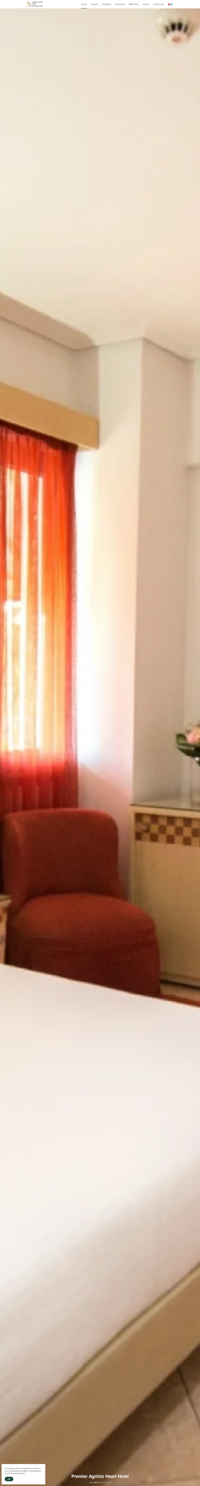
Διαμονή (94, 4)
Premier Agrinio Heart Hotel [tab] (91, 1482)
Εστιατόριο (120, 4)
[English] (169, 4)
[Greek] (171, 4)
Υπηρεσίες (106, 4)
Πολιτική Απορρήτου (17, 1473)
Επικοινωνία (158, 4)
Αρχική (84, 4)
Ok (9, 1479)
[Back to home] (35, 4)
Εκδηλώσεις (134, 4)
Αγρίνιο (146, 4)
